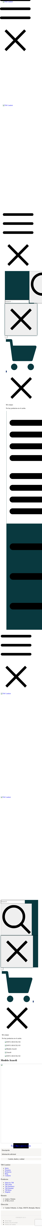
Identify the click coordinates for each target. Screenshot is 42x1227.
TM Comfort (5, 1165)
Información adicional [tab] (9, 1154)
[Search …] (6, 337)
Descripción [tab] (6, 1150)
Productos (4, 1179)
